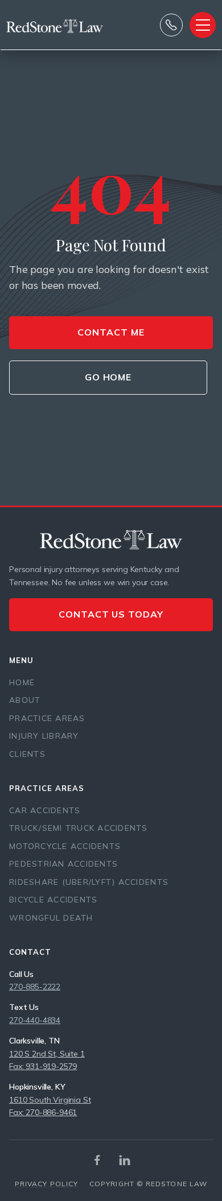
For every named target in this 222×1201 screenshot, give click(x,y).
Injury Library (44, 736)
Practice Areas (47, 718)
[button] (203, 25)
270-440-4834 (34, 1020)
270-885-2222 (34, 986)
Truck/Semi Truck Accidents (78, 828)
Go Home (108, 377)
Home (22, 682)
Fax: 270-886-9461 (43, 1112)
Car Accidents (44, 810)
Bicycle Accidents (53, 899)
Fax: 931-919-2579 (43, 1066)
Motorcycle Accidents (65, 846)
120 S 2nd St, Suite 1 (47, 1054)
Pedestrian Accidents (63, 864)
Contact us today (111, 614)
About (24, 700)
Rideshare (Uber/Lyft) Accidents (88, 882)
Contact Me (111, 332)
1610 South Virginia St (50, 1100)
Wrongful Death (51, 918)
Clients (27, 754)
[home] (31, 25)
